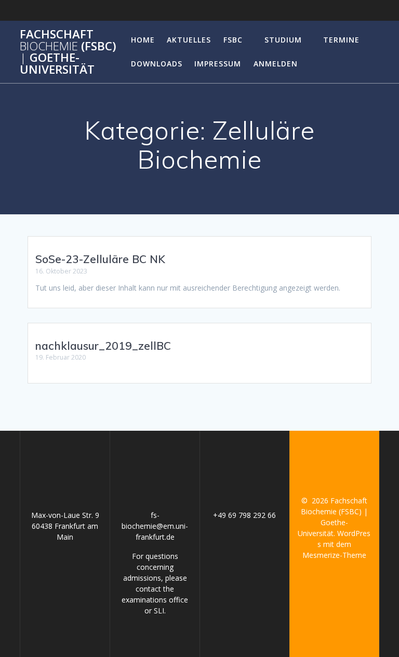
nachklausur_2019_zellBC (103, 345)
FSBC (233, 40)
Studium (283, 40)
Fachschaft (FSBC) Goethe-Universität (68, 52)
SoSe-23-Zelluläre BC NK (100, 259)
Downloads (156, 64)
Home (143, 40)
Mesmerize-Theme (334, 555)
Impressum (217, 64)
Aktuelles (189, 40)
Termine (341, 40)
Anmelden (276, 64)
